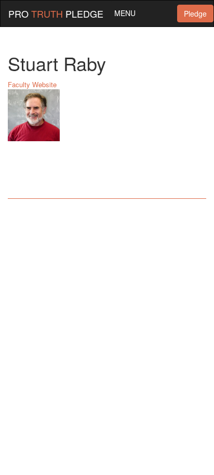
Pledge (195, 13)
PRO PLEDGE (55, 13)
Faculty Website (32, 84)
